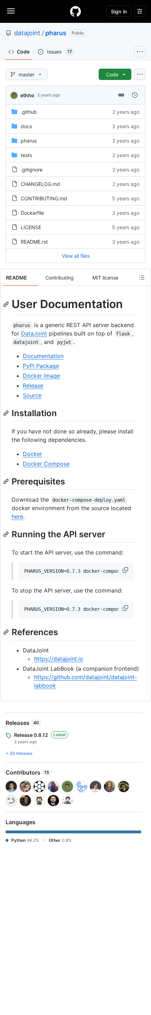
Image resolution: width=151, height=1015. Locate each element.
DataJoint (34, 333)
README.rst (34, 242)
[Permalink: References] (7, 632)
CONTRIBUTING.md (44, 198)
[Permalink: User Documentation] (7, 304)
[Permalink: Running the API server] (7, 534)
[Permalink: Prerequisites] (7, 481)
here (17, 516)
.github (29, 112)
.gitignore (31, 170)
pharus (55, 33)
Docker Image (41, 375)
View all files (76, 256)
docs (26, 126)
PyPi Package (41, 365)
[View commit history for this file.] (135, 95)
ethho (27, 95)
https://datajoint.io (58, 658)
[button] (126, 570)
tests (26, 155)
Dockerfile (32, 213)
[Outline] (142, 277)
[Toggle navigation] (11, 11)
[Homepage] (75, 11)
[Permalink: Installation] (7, 413)
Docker (32, 453)
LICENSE (31, 227)
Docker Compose (46, 463)
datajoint (27, 33)
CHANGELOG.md (40, 184)
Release (33, 385)
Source (32, 395)
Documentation (43, 355)
